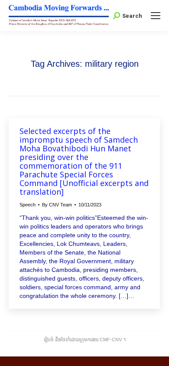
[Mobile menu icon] (155, 15)
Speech (28, 204)
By (57, 204)
